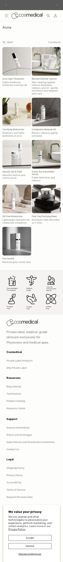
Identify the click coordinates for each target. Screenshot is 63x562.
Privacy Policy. (17, 529)
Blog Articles (13, 386)
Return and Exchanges (19, 435)
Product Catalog (15, 401)
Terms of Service (16, 490)
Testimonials (13, 394)
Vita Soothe (8, 259)
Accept (30, 537)
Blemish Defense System (44, 79)
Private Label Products (19, 360)
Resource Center (16, 408)
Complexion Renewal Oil (44, 129)
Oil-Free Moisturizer (12, 216)
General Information (17, 427)
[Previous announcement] (6, 5)
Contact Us (12, 449)
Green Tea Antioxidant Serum (43, 173)
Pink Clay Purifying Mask (44, 216)
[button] (6, 15)
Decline (30, 546)
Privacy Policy (14, 475)
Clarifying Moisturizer (13, 129)
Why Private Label (16, 368)
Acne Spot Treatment (13, 79)
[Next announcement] (57, 5)
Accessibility (13, 482)
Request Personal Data (19, 497)
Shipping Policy (15, 468)
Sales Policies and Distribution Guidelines (30, 442)
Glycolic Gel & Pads (12, 172)
